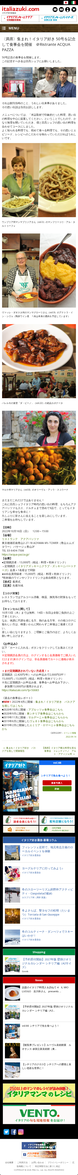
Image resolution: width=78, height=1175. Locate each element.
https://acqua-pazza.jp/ (15, 554)
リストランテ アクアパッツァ (20, 539)
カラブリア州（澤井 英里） (35, 897)
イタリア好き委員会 (31, 855)
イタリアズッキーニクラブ (34, 566)
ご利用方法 (22, 1162)
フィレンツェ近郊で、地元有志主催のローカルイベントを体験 (47, 849)
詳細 (57, 788)
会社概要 (9, 1162)
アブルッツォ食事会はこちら (45, 709)
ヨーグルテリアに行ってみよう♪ (42, 868)
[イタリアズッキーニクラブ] (20, 18)
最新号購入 (57, 782)
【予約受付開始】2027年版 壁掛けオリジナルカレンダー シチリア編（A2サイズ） (46, 963)
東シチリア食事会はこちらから (45, 713)
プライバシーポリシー (58, 1162)
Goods (25, 971)
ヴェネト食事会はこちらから (47, 721)
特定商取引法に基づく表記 (47, 1166)
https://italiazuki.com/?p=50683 (20, 690)
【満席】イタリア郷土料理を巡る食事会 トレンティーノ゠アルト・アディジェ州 (59, 751)
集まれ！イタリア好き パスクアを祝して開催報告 (19, 749)
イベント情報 (70, 732)
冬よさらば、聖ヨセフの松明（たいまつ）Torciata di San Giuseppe (46, 912)
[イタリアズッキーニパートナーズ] (58, 18)
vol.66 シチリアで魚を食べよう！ (40, 1025)
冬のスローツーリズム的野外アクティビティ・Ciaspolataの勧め (47, 891)
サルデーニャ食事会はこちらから (48, 717)
